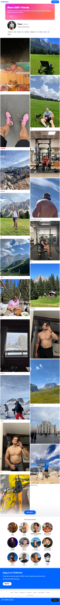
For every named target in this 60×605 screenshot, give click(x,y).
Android (48, 592)
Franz (5, 572)
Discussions (29, 592)
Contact (34, 592)
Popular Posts (22, 592)
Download (55, 1)
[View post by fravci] (45, 56)
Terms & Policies (41, 592)
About (12, 17)
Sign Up (7, 584)
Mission (16, 592)
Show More (30, 512)
